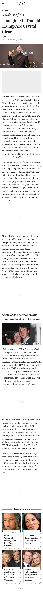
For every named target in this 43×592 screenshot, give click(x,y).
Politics (5, 10)
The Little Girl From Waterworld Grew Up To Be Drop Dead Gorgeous (10, 539)
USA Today (24, 365)
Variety (22, 169)
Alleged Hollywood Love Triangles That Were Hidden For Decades (32, 575)
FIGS (13, 368)
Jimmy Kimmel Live (12, 103)
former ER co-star (28, 239)
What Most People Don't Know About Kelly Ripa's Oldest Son (9, 575)
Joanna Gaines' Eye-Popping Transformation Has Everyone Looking (31, 538)
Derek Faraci (9, 37)
